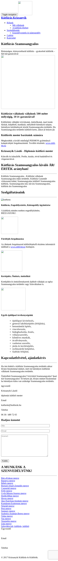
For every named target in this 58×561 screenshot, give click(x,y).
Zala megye (6, 523)
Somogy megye (8, 511)
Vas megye (6, 518)
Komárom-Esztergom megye (14, 503)
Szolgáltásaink (13, 30)
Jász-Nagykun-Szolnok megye (14, 501)
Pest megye (6, 508)
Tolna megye (7, 516)
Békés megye (7, 483)
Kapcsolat (11, 38)
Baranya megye (8, 480)
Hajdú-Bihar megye (10, 496)
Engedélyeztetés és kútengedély (26, 33)
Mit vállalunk (18, 25)
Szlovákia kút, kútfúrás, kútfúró (15, 526)
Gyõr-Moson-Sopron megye (13, 493)
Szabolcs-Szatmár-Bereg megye (15, 513)
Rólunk (10, 23)
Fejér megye (6, 491)
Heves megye (7, 498)
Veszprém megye (8, 521)
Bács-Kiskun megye (10, 478)
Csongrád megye (8, 488)
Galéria (10, 35)
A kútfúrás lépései (20, 28)
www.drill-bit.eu (18, 247)
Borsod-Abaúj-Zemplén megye (15, 486)
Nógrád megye (7, 506)
